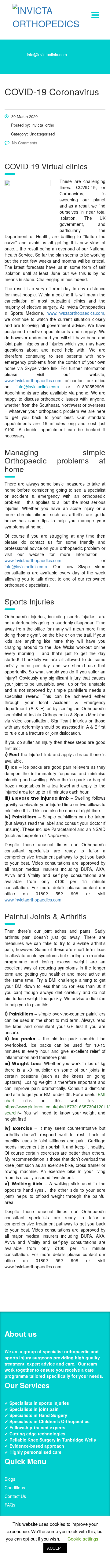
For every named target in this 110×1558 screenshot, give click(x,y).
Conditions (15, 1487)
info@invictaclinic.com (47, 54)
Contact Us (15, 1496)
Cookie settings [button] (83, 1538)
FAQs (10, 1505)
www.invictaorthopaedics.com (75, 313)
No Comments (24, 143)
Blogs (10, 1479)
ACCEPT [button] (55, 1548)
